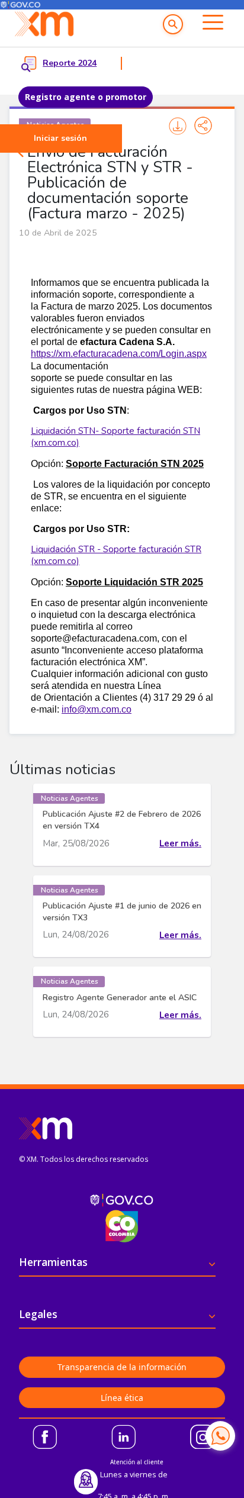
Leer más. (180, 843)
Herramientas (53, 1262)
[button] (173, 24)
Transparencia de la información (122, 1367)
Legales (38, 1314)
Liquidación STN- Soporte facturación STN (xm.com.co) (115, 437)
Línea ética (122, 1397)
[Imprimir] (177, 126)
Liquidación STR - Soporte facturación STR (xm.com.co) (116, 555)
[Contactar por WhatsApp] (220, 1436)
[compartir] (203, 125)
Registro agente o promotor (85, 96)
